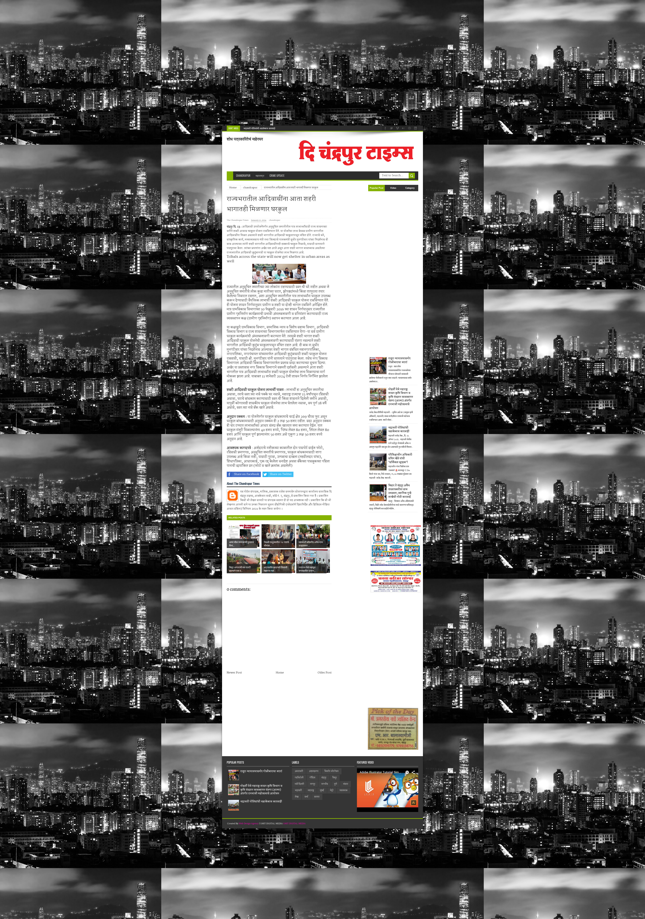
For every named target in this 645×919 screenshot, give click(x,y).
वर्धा (306, 797)
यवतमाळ (343, 790)
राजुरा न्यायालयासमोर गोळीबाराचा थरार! (399, 360)
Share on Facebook (246, 474)
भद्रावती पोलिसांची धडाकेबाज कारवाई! (398, 429)
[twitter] (391, 128)
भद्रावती (298, 790)
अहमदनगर (313, 771)
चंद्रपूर (323, 778)
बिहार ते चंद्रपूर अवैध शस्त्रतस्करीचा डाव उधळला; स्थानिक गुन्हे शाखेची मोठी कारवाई (399, 491)
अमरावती (299, 771)
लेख (296, 797)
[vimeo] (397, 128)
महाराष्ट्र (311, 790)
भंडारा (345, 784)
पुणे (335, 784)
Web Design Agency (249, 823)
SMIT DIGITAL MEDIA (294, 823)
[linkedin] (415, 128)
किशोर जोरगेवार (332, 771)
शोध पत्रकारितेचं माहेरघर (245, 139)
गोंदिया (312, 778)
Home (280, 672)
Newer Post (234, 672)
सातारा (316, 797)
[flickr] (403, 128)
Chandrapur (243, 176)
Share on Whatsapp (315, 474)
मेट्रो (331, 790)
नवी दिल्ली (299, 784)
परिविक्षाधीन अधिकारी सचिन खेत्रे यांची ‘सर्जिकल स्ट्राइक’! (268, 128)
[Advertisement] (101, 63)
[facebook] (385, 128)
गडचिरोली (299, 778)
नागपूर (312, 784)
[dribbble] (409, 128)
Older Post (325, 672)
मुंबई (322, 790)
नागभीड (324, 784)
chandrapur (274, 220)
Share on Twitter (281, 474)
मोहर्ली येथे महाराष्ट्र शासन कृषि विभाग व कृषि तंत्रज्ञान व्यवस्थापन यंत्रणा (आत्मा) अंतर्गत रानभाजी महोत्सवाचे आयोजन (391, 399)
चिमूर (334, 778)
